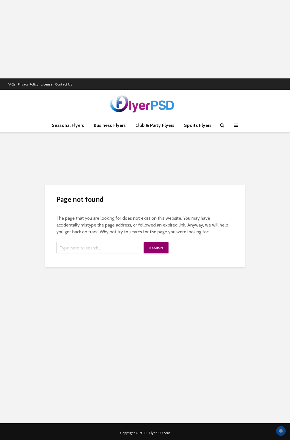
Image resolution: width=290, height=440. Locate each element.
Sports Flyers (198, 125)
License (46, 84)
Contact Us (63, 84)
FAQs (11, 84)
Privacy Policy (28, 84)
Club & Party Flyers (154, 125)
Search (156, 247)
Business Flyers (110, 125)
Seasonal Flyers (68, 125)
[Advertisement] (145, 38)
